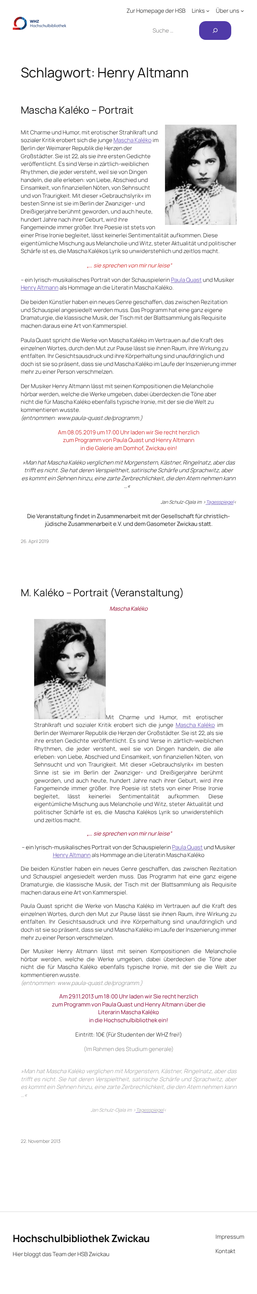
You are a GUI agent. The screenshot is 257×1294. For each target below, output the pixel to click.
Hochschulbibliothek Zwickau (81, 1238)
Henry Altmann (40, 287)
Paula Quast (186, 280)
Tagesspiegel (220, 502)
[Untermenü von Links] (207, 10)
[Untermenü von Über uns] (242, 10)
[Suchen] (215, 30)
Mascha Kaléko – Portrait (77, 109)
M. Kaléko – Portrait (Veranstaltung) (102, 592)
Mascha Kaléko (132, 140)
